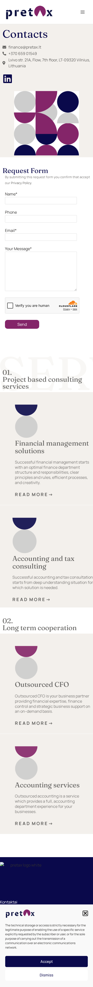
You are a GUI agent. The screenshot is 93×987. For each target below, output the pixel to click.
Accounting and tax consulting (43, 562)
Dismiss (46, 975)
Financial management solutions (52, 447)
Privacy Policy (21, 183)
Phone (11, 212)
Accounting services (47, 785)
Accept (46, 961)
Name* (11, 194)
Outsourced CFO (42, 684)
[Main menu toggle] (82, 12)
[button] (85, 913)
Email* (11, 230)
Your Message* (18, 248)
